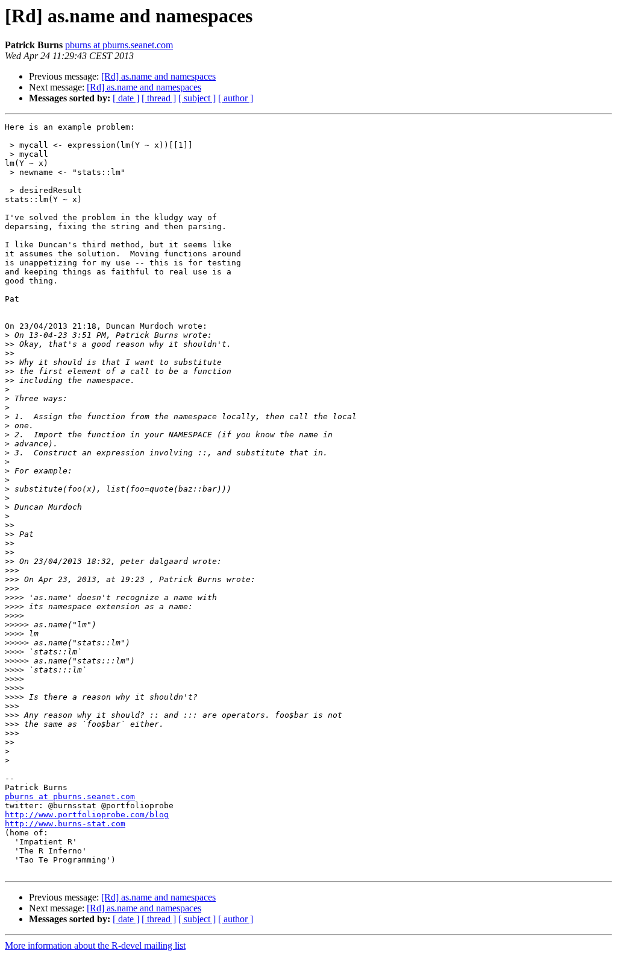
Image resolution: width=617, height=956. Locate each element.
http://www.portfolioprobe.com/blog (87, 814)
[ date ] (126, 98)
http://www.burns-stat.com (65, 823)
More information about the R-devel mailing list (95, 945)
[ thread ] (159, 98)
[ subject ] (197, 98)
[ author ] (235, 98)
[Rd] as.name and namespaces (158, 76)
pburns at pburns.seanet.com (119, 45)
